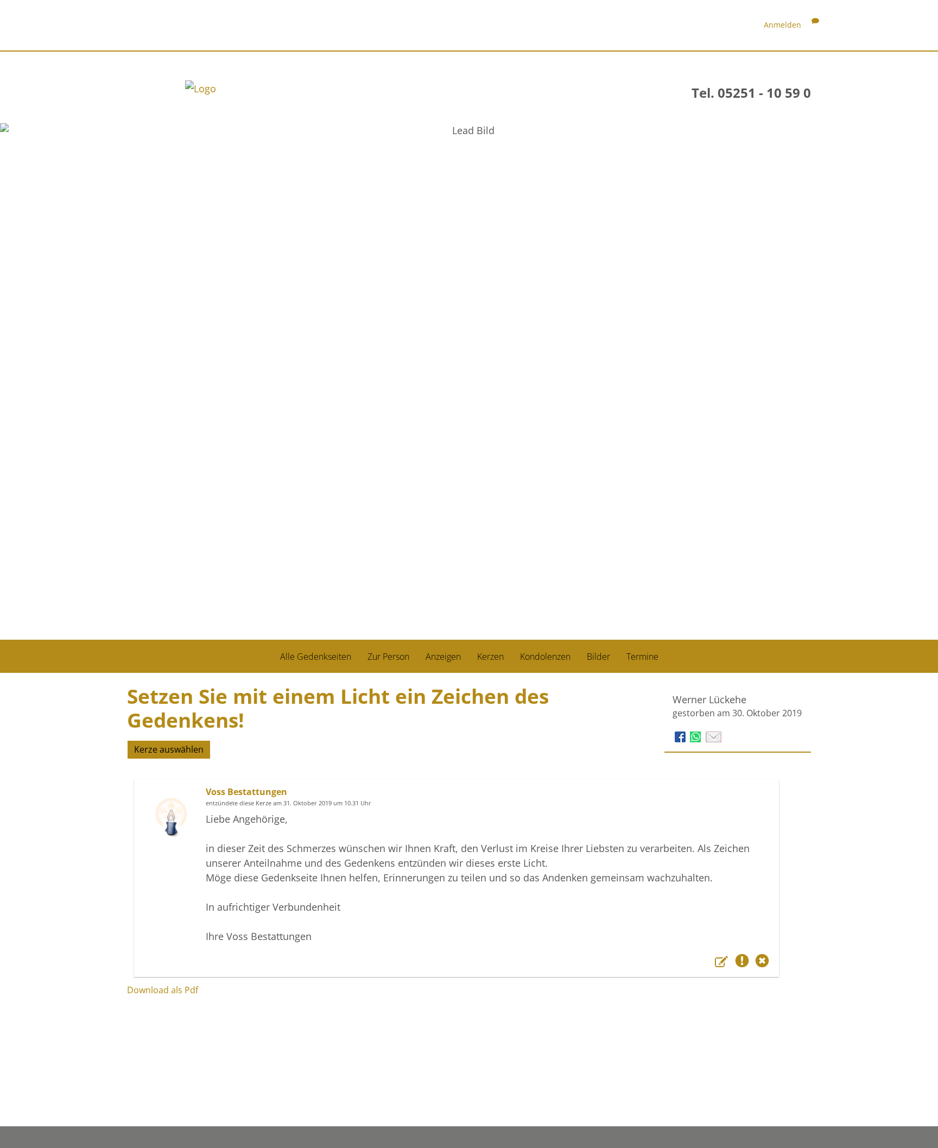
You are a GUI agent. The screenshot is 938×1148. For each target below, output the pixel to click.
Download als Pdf (162, 990)
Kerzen (490, 657)
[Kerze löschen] (762, 963)
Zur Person (388, 657)
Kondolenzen (545, 657)
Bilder (598, 657)
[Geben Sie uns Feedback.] (815, 25)
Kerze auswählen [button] (169, 749)
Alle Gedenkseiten (315, 657)
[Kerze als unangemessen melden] (744, 963)
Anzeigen (443, 657)
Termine (642, 657)
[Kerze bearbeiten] (723, 963)
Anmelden (782, 25)
